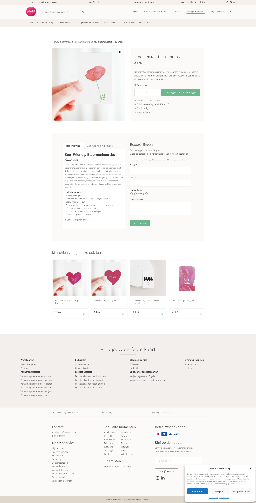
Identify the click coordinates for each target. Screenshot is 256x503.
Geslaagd (108, 450)
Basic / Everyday (28, 364)
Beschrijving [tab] (73, 145)
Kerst (106, 454)
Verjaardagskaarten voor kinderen (36, 383)
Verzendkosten (59, 466)
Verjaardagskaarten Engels (142, 376)
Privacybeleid (224, 498)
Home (55, 41)
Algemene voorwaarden (63, 473)
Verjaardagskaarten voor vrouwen (36, 376)
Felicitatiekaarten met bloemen (90, 383)
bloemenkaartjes (68, 41)
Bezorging (56, 459)
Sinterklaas (126, 439)
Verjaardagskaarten (88, 22)
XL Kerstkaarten (82, 364)
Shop (30, 22)
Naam (133, 165)
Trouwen (125, 446)
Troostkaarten (111, 22)
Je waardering (136, 190)
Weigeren (219, 491)
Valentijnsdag (127, 454)
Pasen (124, 436)
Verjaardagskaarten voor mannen (36, 380)
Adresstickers (191, 364)
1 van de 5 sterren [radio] (131, 193)
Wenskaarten (66, 22)
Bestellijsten (57, 455)
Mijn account (58, 448)
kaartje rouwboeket (86, 41)
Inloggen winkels (60, 451)
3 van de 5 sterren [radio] (139, 193)
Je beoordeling (137, 199)
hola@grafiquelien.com (65, 432)
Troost (124, 443)
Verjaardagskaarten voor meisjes (36, 391)
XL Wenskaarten (82, 368)
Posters (188, 368)
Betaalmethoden (60, 462)
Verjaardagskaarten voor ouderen (36, 394)
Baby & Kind (135, 364)
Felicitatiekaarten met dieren (88, 387)
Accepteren (197, 491)
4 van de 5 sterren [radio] (142, 193)
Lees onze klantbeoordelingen (194, 2)
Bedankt (24, 368)
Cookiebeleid (213, 498)
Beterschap (109, 439)
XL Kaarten (129, 22)
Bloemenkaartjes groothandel (117, 466)
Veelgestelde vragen (61, 470)
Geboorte (108, 446)
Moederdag (145, 22)
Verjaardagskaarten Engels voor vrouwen (149, 380)
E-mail (133, 177)
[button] (250, 468)
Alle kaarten (109, 432)
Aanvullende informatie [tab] (100, 145)
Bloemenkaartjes (46, 22)
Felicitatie (108, 443)
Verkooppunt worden (62, 480)
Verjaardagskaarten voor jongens (36, 387)
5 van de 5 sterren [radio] (146, 193)
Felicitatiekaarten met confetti (89, 380)
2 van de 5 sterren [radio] (135, 193)
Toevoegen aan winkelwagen (180, 92)
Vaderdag (125, 450)
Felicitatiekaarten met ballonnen (90, 376)
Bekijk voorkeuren (241, 491)
